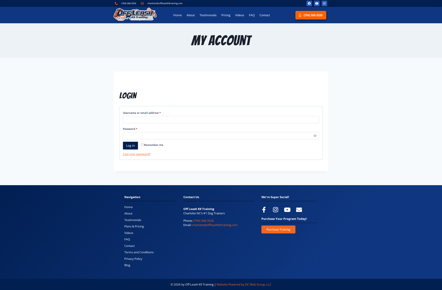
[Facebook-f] (264, 210)
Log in (130, 145)
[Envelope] (299, 210)
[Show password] (315, 136)
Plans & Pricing (134, 226)
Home (177, 15)
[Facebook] (309, 3)
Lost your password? (136, 154)
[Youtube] (317, 3)
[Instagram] (324, 3)
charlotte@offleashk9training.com (215, 225)
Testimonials (208, 15)
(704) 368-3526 (203, 221)
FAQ (252, 15)
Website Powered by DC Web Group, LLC (244, 284)
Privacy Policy (133, 259)
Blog (127, 265)
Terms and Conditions (139, 252)
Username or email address (148, 112)
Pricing (225, 15)
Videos (239, 15)
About (191, 15)
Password (136, 128)
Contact (265, 15)
